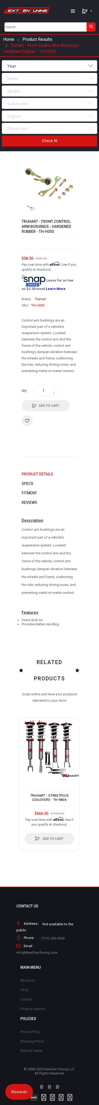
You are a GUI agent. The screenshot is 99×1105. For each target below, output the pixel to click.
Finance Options (32, 1009)
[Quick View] (26, 745)
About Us (27, 980)
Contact (26, 999)
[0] (84, 11)
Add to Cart (49, 406)
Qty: (24, 391)
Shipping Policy (32, 1041)
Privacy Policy (30, 1032)
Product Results (37, 39)
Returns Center (31, 1051)
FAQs (24, 990)
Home (8, 39)
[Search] (91, 27)
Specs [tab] (27, 483)
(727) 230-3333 (53, 938)
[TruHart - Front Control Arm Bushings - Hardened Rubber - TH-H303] (31, 208)
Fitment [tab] (29, 493)
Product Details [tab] (37, 474)
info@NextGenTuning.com (37, 953)
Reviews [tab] (29, 502)
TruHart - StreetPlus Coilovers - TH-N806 (49, 798)
